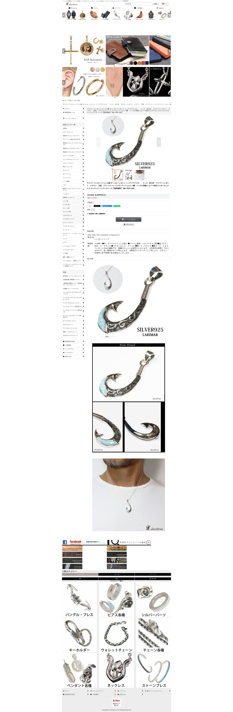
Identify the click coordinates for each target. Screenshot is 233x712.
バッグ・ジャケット (153, 574)
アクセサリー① (80, 574)
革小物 (116, 578)
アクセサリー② (116, 574)
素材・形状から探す (153, 578)
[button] (98, 142)
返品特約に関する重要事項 (97, 214)
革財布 (80, 578)
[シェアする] (90, 206)
